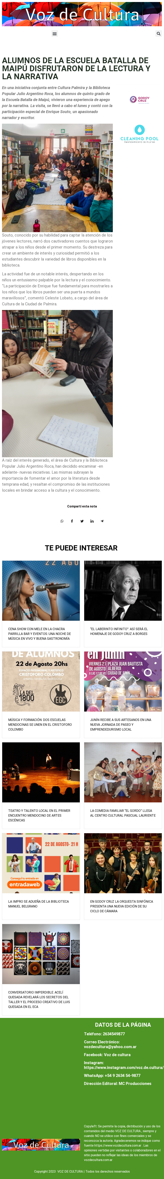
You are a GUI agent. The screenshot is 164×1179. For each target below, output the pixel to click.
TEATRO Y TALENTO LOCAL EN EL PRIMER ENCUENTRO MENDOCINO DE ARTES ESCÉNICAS (39, 815)
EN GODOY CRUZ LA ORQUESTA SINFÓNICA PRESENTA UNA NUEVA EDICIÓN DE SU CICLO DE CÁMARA (121, 906)
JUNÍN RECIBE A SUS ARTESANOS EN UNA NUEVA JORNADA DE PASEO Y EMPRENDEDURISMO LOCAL (120, 724)
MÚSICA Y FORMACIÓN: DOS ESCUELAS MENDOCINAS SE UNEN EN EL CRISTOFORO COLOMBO (40, 724)
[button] (54, 33)
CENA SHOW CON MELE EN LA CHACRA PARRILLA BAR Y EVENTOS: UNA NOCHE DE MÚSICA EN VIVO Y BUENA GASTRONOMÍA (39, 634)
